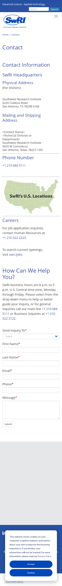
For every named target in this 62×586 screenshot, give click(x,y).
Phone (7, 384)
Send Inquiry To (13, 330)
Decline (31, 572)
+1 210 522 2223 (14, 238)
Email (6, 371)
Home (5, 34)
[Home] (14, 21)
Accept (31, 564)
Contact (15, 34)
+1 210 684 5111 (14, 165)
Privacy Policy (44, 556)
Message (8, 397)
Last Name (10, 357)
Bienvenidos (14, 582)
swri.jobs (15, 254)
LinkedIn (4, 533)
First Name (10, 344)
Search (54, 9)
